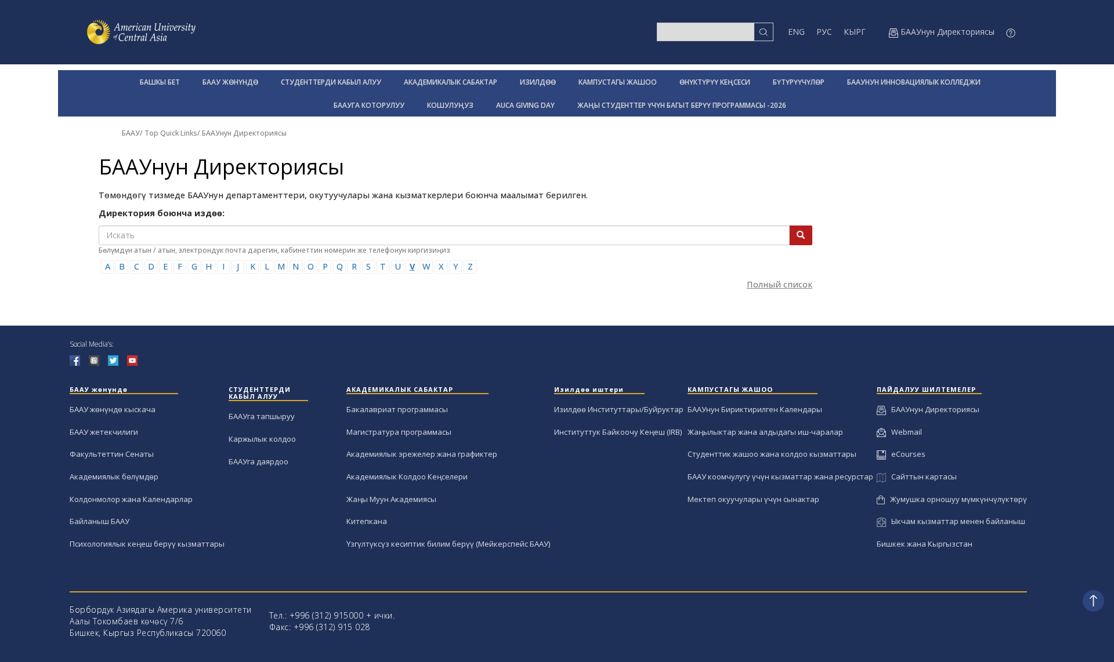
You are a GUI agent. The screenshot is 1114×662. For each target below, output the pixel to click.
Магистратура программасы (398, 432)
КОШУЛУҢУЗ (450, 105)
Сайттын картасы (921, 476)
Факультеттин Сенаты (112, 454)
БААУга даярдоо (258, 461)
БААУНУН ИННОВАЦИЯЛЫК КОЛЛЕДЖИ (914, 82)
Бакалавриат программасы (397, 409)
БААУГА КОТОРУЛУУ (369, 105)
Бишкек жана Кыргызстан (924, 544)
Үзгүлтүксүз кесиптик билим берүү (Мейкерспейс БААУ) (448, 544)
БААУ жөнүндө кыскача (112, 409)
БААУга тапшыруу (262, 416)
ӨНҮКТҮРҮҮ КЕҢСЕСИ (714, 82)
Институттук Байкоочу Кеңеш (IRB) (618, 432)
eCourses (905, 454)
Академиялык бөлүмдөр (114, 476)
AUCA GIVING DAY (525, 105)
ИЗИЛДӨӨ (538, 82)
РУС (824, 31)
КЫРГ (855, 31)
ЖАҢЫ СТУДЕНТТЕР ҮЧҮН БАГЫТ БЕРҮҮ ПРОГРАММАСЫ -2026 (681, 105)
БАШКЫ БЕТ (160, 82)
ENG (796, 31)
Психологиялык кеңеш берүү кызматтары (147, 544)
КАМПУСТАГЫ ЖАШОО (617, 82)
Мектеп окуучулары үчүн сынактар (753, 499)
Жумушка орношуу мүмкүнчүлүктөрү (956, 499)
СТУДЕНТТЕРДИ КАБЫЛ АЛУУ (331, 82)
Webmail (904, 432)
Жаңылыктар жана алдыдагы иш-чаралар (765, 432)
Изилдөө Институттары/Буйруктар (618, 409)
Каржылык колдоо (262, 439)
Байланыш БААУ (99, 521)
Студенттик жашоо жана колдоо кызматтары (772, 454)
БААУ (131, 133)
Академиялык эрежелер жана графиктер (421, 454)
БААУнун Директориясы (244, 133)
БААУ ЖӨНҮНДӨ (230, 82)
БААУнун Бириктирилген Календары (755, 409)
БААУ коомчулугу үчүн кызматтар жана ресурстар (780, 476)
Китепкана (366, 521)
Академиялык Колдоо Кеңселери (407, 476)
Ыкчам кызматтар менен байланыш (955, 521)
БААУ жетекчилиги (104, 432)
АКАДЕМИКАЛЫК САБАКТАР (450, 82)
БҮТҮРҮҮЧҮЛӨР (798, 82)
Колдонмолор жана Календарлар (131, 499)
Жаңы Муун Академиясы (391, 499)
